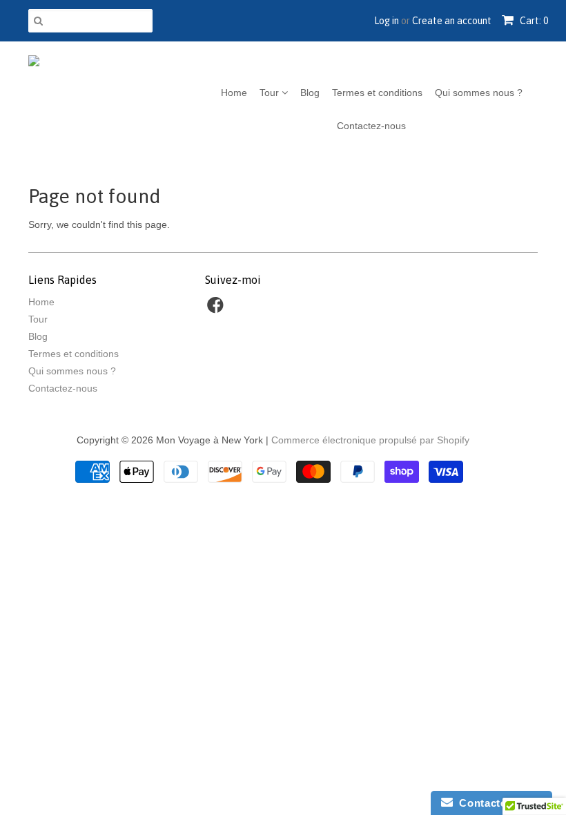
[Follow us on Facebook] (217, 309)
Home (234, 92)
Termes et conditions (377, 92)
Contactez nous (497, 803)
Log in (386, 20)
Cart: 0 (533, 20)
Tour (271, 92)
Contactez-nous (371, 125)
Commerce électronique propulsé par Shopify (370, 439)
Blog (310, 92)
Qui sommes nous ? (479, 92)
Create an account (451, 20)
